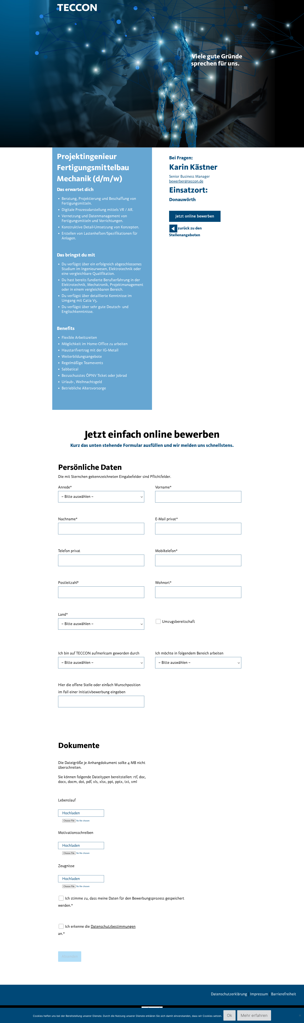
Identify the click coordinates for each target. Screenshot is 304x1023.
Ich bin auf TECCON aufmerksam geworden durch (98, 653)
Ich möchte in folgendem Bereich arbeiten (189, 653)
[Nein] (300, 1015)
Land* (63, 614)
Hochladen (71, 813)
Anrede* (65, 487)
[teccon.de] (77, 7)
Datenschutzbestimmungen (113, 926)
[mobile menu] (245, 8)
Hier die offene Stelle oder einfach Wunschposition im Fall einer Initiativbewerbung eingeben (99, 688)
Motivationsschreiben (75, 833)
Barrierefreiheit (283, 994)
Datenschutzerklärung (229, 994)
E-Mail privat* (166, 519)
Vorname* (163, 487)
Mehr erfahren (254, 1015)
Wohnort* (163, 583)
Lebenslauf (67, 800)
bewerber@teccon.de (186, 181)
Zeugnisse (66, 866)
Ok (229, 1015)
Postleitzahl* (68, 583)
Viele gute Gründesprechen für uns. (216, 60)
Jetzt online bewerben (194, 216)
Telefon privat (69, 551)
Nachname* (67, 519)
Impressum (259, 994)
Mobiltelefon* (166, 551)
